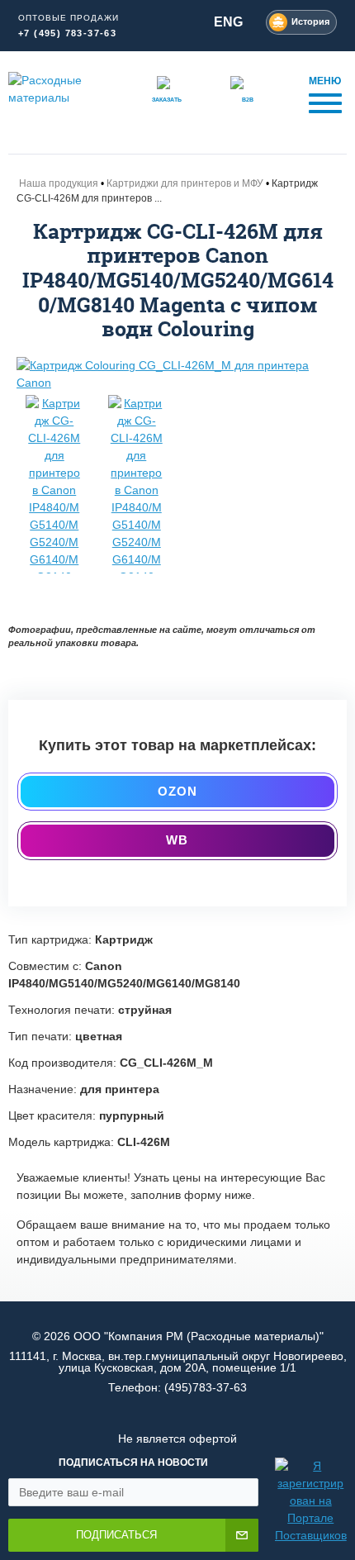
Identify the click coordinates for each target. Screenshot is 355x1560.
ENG (228, 22)
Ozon (178, 791)
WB (177, 840)
